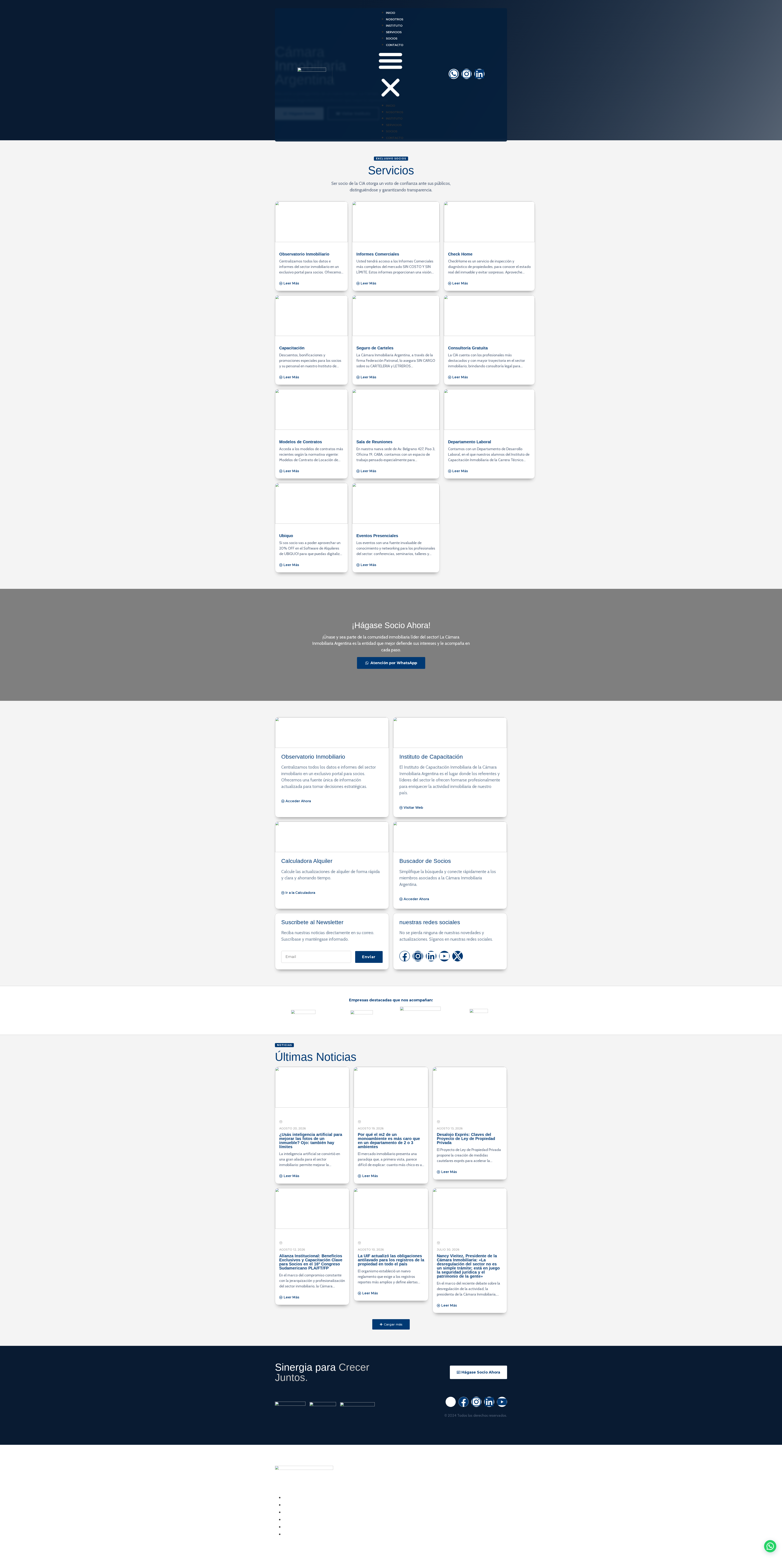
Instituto (394, 25)
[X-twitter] (457, 956)
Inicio (390, 13)
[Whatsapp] (454, 74)
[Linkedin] (479, 74)
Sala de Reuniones (374, 442)
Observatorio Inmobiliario (304, 254)
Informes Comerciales (377, 254)
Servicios (394, 32)
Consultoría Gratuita (468, 348)
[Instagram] (466, 74)
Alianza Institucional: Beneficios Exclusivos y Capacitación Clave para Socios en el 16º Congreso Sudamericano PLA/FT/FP (310, 1262)
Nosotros (394, 19)
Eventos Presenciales (377, 535)
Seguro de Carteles (374, 348)
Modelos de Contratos (300, 442)
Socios (391, 38)
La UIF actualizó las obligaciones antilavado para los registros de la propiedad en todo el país (391, 1260)
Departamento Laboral (469, 442)
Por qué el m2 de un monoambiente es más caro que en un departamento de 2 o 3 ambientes (389, 1140)
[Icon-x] (451, 1402)
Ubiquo (286, 535)
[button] (390, 75)
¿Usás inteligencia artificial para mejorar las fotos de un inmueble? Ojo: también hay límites (310, 1140)
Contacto (394, 45)
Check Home (460, 254)
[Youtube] (444, 956)
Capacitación (291, 348)
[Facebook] (404, 956)
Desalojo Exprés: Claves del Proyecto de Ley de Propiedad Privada (466, 1138)
